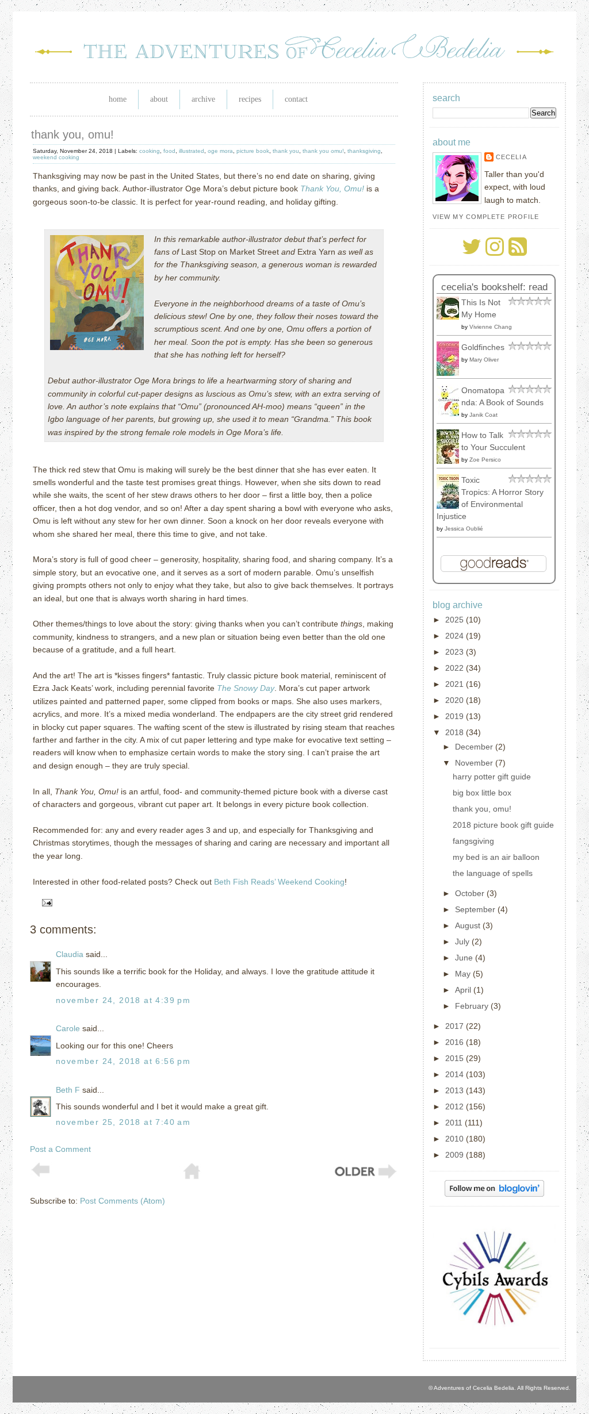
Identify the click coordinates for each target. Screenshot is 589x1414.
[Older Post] (364, 1177)
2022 (455, 668)
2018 (455, 732)
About (159, 99)
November (475, 762)
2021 (455, 684)
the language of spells (493, 873)
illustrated (191, 151)
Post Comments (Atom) (122, 1200)
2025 (455, 619)
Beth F (68, 1089)
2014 (455, 1074)
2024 (455, 635)
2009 (455, 1154)
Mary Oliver (484, 359)
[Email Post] (45, 902)
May (464, 973)
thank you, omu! (72, 134)
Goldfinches (482, 347)
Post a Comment (60, 1149)
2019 (455, 716)
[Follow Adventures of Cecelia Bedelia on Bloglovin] (494, 1193)
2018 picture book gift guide (503, 824)
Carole (68, 1028)
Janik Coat (483, 415)
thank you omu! (323, 151)
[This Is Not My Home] (451, 316)
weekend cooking (56, 157)
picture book (252, 151)
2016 (455, 1042)
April (464, 989)
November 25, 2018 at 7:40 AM (123, 1122)
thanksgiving (364, 151)
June (465, 957)
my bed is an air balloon (496, 857)
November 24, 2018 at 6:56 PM (123, 1061)
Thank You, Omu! (332, 188)
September (476, 909)
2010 (455, 1138)
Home (118, 99)
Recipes (250, 99)
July (463, 941)
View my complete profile (486, 216)
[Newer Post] (41, 1174)
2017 (455, 1026)
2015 (455, 1058)
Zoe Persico (485, 459)
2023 (455, 651)
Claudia (69, 954)
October (471, 893)
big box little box (482, 792)
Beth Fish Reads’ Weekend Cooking (279, 881)
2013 (455, 1090)
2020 (455, 700)
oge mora (220, 151)
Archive (203, 99)
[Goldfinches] (451, 373)
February (473, 1005)
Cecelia (511, 156)
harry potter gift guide (492, 776)
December (475, 746)
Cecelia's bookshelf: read (494, 287)
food (169, 151)
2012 (455, 1106)
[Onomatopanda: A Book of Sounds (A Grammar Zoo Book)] (451, 413)
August (469, 925)
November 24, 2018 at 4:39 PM (123, 1000)
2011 (455, 1122)
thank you (286, 151)
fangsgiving (473, 841)
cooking (149, 151)
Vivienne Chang (490, 327)
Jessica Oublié (464, 528)
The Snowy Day (245, 688)
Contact (296, 99)
